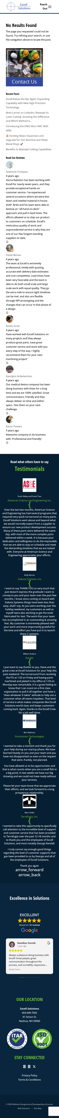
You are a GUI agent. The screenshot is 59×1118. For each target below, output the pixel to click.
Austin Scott (13, 326)
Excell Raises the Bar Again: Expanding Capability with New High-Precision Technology (27, 103)
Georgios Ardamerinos (19, 376)
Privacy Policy (29, 1075)
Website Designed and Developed (27, 1104)
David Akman (13, 255)
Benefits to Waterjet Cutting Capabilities (28, 149)
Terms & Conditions (29, 1079)
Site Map (37, 1108)
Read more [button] (14, 969)
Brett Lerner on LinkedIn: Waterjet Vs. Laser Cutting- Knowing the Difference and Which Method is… (27, 117)
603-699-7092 (29, 1012)
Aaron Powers (14, 426)
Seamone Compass (17, 171)
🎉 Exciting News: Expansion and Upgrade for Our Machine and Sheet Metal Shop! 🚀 (27, 140)
